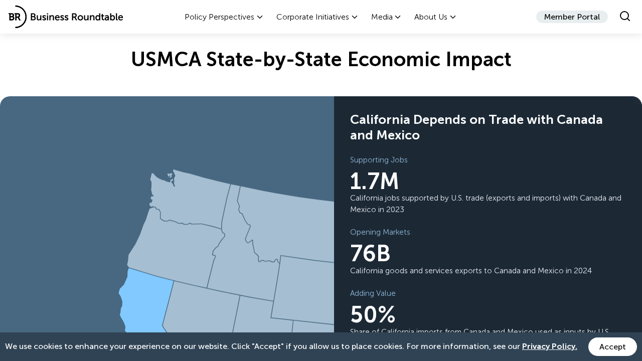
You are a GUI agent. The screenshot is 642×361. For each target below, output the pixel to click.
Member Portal (572, 17)
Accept (612, 346)
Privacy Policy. (549, 346)
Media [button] (382, 17)
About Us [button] (430, 17)
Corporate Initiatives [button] (312, 17)
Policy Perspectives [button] (219, 17)
